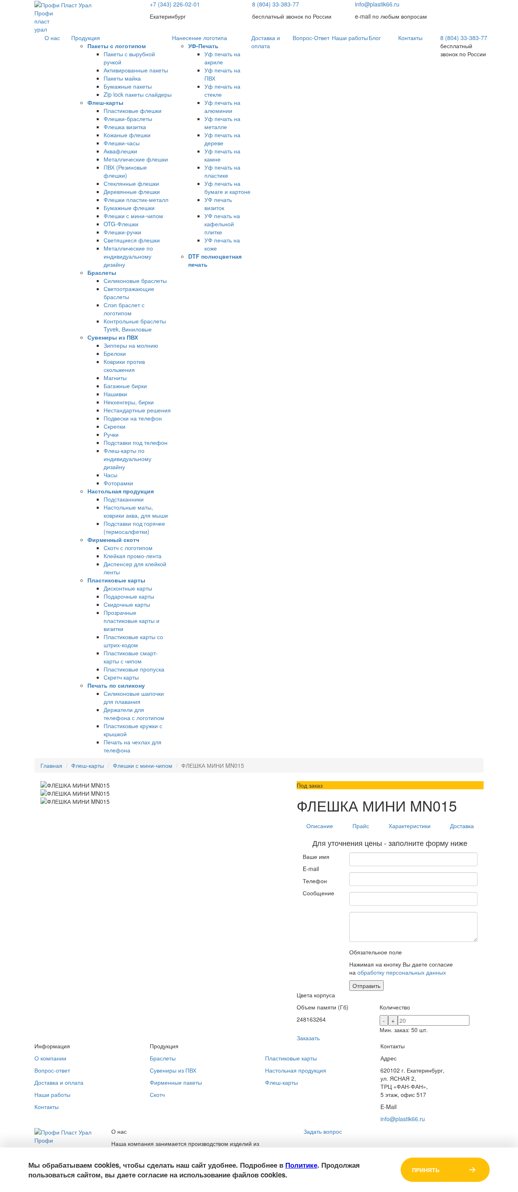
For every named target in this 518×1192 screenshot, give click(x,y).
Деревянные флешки (132, 191)
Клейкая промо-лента (132, 556)
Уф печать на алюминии (222, 106)
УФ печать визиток (218, 203)
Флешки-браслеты (128, 119)
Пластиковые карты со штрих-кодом (133, 641)
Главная (51, 765)
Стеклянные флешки (131, 183)
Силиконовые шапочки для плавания (134, 697)
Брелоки (115, 353)
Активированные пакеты (136, 70)
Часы (110, 475)
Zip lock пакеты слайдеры (138, 94)
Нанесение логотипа (199, 38)
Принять (425, 1170)
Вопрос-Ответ (311, 38)
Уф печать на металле (222, 123)
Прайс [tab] (360, 826)
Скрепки (114, 426)
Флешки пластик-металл (136, 199)
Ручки (111, 434)
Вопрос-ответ (52, 1070)
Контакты (410, 38)
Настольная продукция (120, 491)
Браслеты (101, 272)
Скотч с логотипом (128, 548)
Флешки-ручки (122, 232)
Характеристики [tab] (409, 826)
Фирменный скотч (113, 539)
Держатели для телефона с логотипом (134, 713)
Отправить (366, 986)
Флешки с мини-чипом (133, 216)
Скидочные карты (127, 604)
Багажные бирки (125, 386)
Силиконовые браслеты (135, 280)
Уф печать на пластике (222, 171)
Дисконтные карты (128, 588)
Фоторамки (118, 483)
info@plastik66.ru (377, 4)
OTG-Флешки (121, 224)
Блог (375, 38)
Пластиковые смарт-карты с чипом (131, 657)
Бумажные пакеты (128, 86)
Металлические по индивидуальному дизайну (128, 256)
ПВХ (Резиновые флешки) (125, 171)
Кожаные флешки (127, 135)
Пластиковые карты (116, 580)
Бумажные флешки (129, 208)
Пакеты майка (122, 78)
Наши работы (350, 38)
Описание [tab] (319, 826)
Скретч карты (121, 677)
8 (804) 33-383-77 (275, 4)
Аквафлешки (120, 151)
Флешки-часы (122, 143)
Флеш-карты (105, 102)
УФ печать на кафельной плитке (222, 224)
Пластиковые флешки (132, 110)
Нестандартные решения (137, 410)
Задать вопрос (323, 1131)
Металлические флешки (136, 159)
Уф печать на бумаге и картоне (227, 187)
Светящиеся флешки (132, 240)
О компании (50, 1058)
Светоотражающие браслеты (129, 293)
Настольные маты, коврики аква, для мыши (136, 511)
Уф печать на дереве (222, 139)
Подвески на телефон (133, 418)
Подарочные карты (129, 596)
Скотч (157, 1094)
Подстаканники (124, 499)
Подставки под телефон (136, 442)
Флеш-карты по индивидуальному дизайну (127, 458)
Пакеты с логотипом (116, 46)
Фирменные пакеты (176, 1082)
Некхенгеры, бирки (129, 402)
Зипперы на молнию (131, 345)
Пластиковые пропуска (134, 669)
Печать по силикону (116, 685)
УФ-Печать (203, 46)
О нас (52, 38)
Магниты (115, 378)
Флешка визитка (125, 127)
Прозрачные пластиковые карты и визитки (131, 620)
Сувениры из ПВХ (112, 337)
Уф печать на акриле (222, 58)
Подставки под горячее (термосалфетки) (134, 527)
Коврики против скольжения (124, 365)
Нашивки (115, 394)
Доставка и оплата (265, 42)
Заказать (308, 1038)
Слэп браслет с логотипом (124, 309)
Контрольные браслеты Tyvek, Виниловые (135, 325)
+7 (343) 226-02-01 (175, 4)
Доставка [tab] (462, 826)
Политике (301, 1165)
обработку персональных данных (401, 972)
